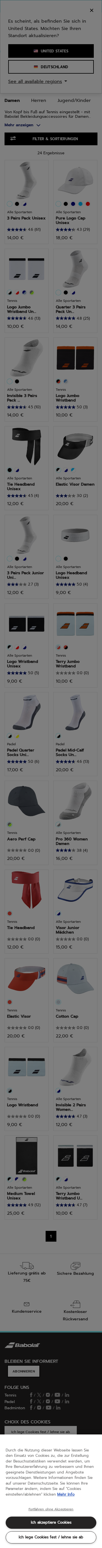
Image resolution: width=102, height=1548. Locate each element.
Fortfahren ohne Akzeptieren (51, 1509)
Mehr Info (66, 1494)
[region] (51, 1491)
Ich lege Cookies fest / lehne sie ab (51, 1537)
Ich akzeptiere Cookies (51, 1522)
